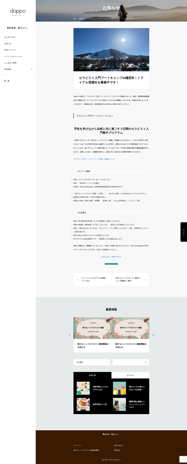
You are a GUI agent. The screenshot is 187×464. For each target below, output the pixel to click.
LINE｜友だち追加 (111, 264)
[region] (18, 232)
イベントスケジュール (13, 56)
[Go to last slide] (70, 335)
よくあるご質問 (10, 63)
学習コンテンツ (10, 50)
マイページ (77, 445)
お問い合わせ (118, 445)
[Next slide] (153, 335)
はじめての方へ (10, 37)
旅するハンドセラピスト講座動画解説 (86, 450)
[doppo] (17, 12)
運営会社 (117, 450)
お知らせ (7, 43)
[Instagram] (5, 81)
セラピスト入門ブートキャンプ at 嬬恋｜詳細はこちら (93, 159)
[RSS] (8, 81)
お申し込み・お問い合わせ (111, 257)
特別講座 (7, 69)
